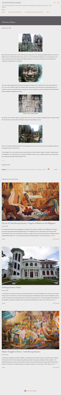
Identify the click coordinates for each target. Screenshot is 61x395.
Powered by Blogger (31, 390)
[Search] (55, 3)
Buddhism (27, 169)
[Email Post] (48, 169)
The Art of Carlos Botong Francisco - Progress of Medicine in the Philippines (28, 223)
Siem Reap (39, 169)
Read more (56, 239)
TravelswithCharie (11, 2)
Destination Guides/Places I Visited (34, 12)
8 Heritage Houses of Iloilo (11, 287)
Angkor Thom (10, 169)
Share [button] (55, 169)
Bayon (22, 169)
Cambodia (33, 169)
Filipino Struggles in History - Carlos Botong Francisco (21, 351)
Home (3, 12)
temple (44, 169)
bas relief (17, 169)
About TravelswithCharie (15, 12)
